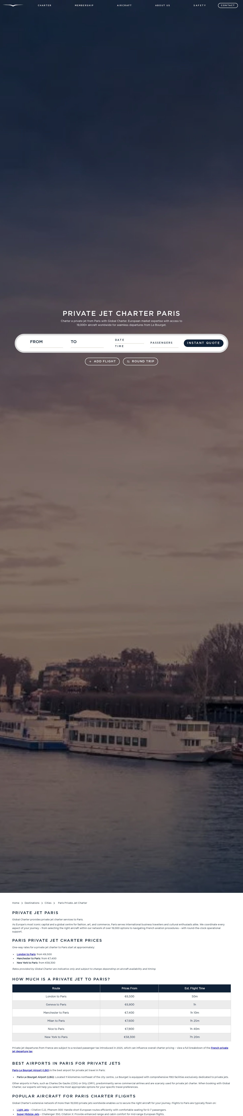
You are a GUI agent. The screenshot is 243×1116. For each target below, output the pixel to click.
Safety (200, 5)
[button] (45, 5)
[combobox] (48, 343)
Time (119, 346)
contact (228, 5)
